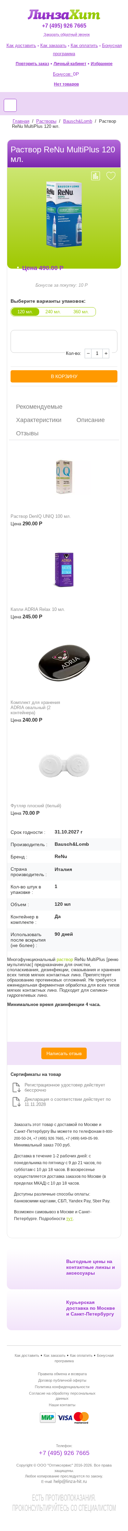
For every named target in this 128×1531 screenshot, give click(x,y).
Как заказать (53, 45)
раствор (65, 959)
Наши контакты (62, 1405)
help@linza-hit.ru (70, 1481)
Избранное (102, 63)
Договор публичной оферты (62, 1380)
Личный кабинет (70, 63)
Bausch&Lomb (77, 121)
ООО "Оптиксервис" (55, 1465)
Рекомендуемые (39, 406)
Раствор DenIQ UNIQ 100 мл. (41, 516)
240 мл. (53, 311)
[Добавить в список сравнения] (95, 176)
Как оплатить (84, 45)
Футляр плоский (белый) (36, 805)
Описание (90, 420)
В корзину (64, 376)
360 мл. (81, 311)
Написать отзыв (64, 1053)
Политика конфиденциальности (62, 1387)
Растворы (46, 121)
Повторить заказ (32, 63)
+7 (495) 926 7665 (64, 26)
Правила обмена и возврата (62, 1374)
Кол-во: (73, 353)
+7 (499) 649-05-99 (82, 1138)
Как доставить (21, 45)
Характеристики (38, 420)
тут (69, 1218)
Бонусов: (66, 74)
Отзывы (27, 433)
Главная (21, 121)
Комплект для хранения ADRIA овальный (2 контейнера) (35, 707)
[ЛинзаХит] (64, 14)
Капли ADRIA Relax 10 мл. (38, 609)
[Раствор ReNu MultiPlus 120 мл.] (64, 214)
